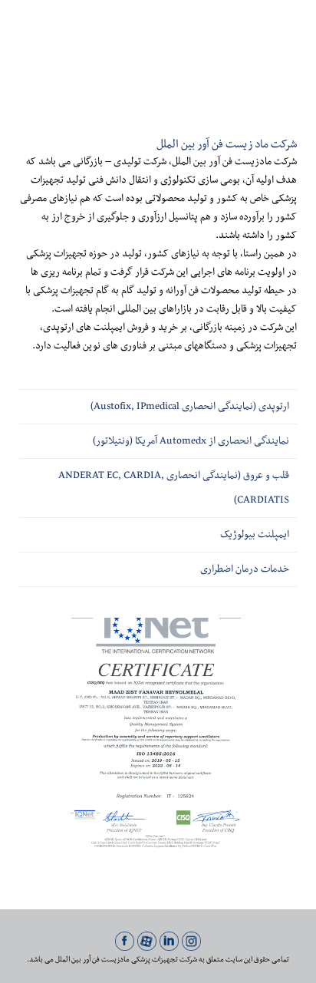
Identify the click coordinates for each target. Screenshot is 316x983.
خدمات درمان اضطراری (244, 569)
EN (50, 32)
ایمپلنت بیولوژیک (254, 534)
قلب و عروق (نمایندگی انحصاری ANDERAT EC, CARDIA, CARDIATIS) (173, 488)
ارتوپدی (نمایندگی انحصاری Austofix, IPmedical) (190, 406)
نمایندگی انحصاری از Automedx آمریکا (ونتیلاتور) (191, 441)
